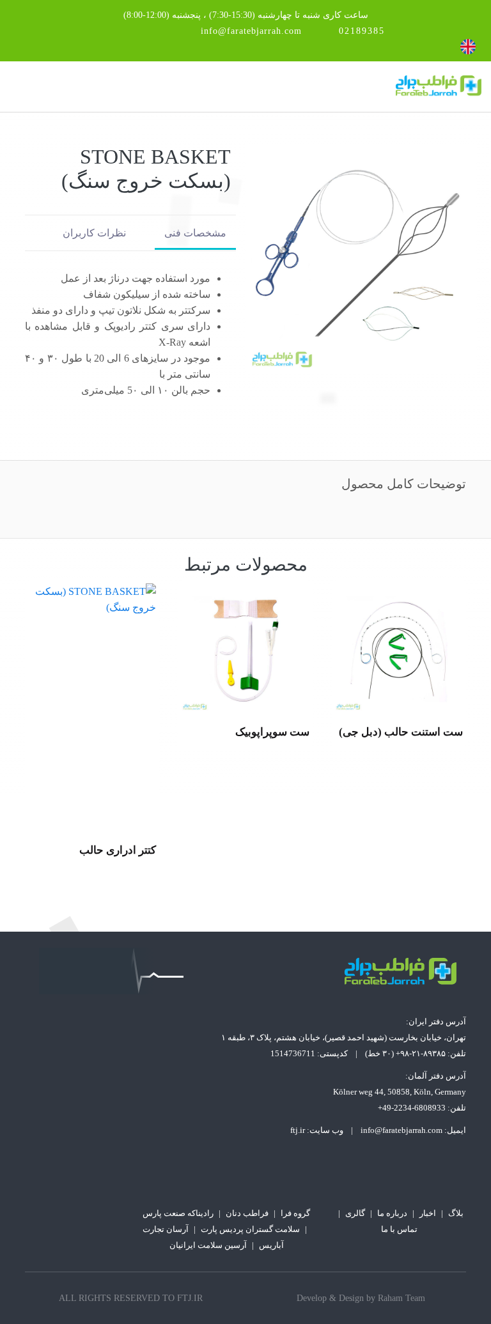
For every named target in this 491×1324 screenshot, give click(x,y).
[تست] (399, 647)
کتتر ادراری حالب (271, 850)
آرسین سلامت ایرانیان (208, 1245)
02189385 (362, 31)
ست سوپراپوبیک (426, 732)
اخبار (427, 1213)
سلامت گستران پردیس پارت (250, 1229)
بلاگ (456, 1213)
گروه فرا (295, 1213)
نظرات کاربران (94, 232)
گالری (355, 1213)
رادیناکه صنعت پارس (178, 1213)
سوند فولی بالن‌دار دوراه (101, 850)
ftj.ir (297, 1130)
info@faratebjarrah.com (251, 31)
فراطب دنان (247, 1213)
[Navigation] (15, 86)
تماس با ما (399, 1229)
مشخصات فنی (195, 232)
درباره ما (392, 1213)
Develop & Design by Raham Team (361, 1298)
